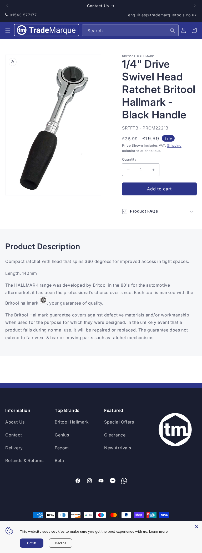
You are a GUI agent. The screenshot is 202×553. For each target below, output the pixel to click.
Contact (13, 434)
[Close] (196, 526)
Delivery (14, 447)
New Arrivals (117, 447)
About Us (15, 422)
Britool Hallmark (72, 422)
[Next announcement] (195, 6)
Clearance (114, 434)
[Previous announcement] (7, 6)
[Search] (172, 30)
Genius (62, 434)
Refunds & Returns (24, 460)
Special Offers (119, 422)
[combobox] (130, 30)
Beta (59, 460)
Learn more (158, 531)
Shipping (174, 145)
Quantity (129, 159)
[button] (8, 30)
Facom (62, 447)
